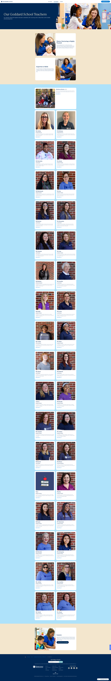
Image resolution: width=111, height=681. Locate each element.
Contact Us (53, 668)
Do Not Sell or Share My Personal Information (70, 676)
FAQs (46, 668)
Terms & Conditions (53, 676)
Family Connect (61, 667)
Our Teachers (56, 1)
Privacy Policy (47, 676)
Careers (61, 1)
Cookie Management (60, 676)
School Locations (47, 667)
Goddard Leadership (55, 667)
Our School (50, 1)
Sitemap (60, 668)
